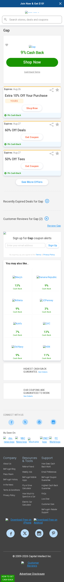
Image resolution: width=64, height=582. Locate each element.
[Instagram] (52, 422)
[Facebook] (10, 422)
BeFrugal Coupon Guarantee (49, 478)
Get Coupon (32, 137)
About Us (7, 464)
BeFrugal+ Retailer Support (49, 511)
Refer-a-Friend (28, 467)
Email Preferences (49, 472)
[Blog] (38, 422)
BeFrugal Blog (9, 469)
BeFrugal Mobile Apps (29, 478)
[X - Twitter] (24, 422)
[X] (25, 533)
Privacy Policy (49, 255)
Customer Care (48, 504)
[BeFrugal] (32, 11)
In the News (8, 485)
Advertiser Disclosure (32, 573)
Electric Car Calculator (27, 503)
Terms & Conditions (11, 490)
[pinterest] (53, 533)
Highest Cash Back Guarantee (50, 487)
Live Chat (45, 499)
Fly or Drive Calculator (27, 487)
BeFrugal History (10, 479)
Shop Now (32, 108)
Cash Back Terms (32, 72)
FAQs (44, 494)
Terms (38, 255)
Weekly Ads (27, 472)
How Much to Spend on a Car (28, 495)
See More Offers (32, 182)
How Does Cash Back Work (48, 465)
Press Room (8, 474)
